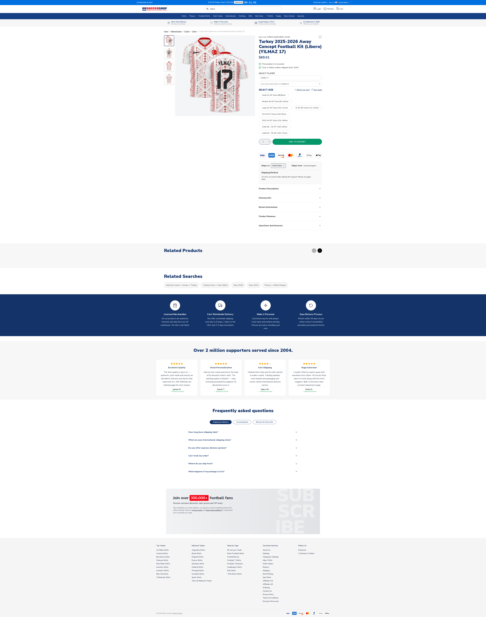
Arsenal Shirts (162, 553)
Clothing (242, 16)
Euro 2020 (238, 285)
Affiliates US (268, 581)
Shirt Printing (268, 574)
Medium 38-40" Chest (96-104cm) (275, 101)
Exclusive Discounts (271, 601)
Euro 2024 (254, 285)
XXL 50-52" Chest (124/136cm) (274, 114)
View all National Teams (202, 581)
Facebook (302, 550)
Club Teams (218, 16)
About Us (266, 550)
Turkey (194, 31)
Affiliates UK (268, 584)
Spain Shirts (196, 577)
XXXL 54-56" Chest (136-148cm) (275, 120)
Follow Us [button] (302, 545)
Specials (301, 16)
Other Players (280, 285)
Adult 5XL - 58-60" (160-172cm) (274, 133)
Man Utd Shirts (162, 574)
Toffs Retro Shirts (234, 574)
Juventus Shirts (162, 567)
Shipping (266, 570)
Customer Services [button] (270, 545)
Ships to (265, 165)
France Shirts (197, 560)
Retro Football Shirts (235, 553)
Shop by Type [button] (232, 545)
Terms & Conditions (271, 598)
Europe (187, 31)
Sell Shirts (267, 577)
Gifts (250, 16)
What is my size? (303, 90)
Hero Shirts (222, 285)
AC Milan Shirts (162, 550)
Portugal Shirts (198, 570)
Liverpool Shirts (162, 570)
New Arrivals (289, 16)
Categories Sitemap (271, 557)
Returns (266, 567)
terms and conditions (214, 510)
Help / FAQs (267, 560)
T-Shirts (269, 16)
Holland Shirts (197, 567)
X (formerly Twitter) (306, 553)
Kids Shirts (231, 570)
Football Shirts (204, 16)
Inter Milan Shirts (163, 563)
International (231, 16)
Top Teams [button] (160, 545)
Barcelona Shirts (163, 557)
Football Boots (233, 557)
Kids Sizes (259, 16)
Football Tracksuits (235, 563)
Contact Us (267, 591)
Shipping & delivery (220, 422)
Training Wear (209, 285)
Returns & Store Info (264, 422)
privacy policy (197, 510)
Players (192, 16)
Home (184, 16)
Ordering (266, 587)
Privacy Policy (268, 594)
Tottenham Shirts (163, 577)
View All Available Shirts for (275, 84)
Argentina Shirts (198, 550)
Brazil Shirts (196, 553)
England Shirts (198, 557)
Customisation (242, 422)
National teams (176, 31)
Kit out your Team (234, 550)
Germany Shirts (198, 563)
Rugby (278, 16)
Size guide (317, 90)
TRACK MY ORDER (319, 3)
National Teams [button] (198, 545)
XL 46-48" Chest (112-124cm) (307, 108)
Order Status (268, 563)
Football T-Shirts (234, 560)
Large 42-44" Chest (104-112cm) (275, 108)
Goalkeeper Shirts (234, 567)
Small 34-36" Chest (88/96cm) (273, 95)
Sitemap (266, 553)
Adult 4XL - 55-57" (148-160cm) (274, 127)
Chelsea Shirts (162, 560)
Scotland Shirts (198, 574)
